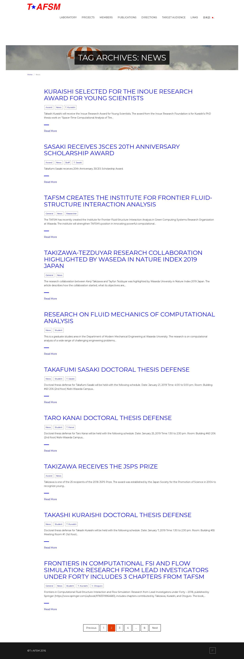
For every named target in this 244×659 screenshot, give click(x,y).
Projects (88, 17)
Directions (149, 17)
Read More (50, 130)
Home (30, 74)
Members (106, 17)
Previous (91, 627)
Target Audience (174, 17)
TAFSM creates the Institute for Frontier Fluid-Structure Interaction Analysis (128, 201)
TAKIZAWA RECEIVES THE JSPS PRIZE (101, 466)
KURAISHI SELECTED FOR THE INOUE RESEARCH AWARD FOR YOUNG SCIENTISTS (118, 95)
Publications (127, 17)
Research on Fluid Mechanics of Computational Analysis (129, 318)
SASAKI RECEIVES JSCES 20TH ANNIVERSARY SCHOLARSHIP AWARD (112, 150)
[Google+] (213, 650)
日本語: (207, 17)
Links (194, 17)
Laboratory (68, 17)
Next (155, 627)
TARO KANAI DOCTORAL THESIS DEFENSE (108, 417)
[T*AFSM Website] (44, 6)
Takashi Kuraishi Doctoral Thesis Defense (118, 515)
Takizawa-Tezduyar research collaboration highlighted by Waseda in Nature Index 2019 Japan (123, 259)
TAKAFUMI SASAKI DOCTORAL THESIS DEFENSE (117, 369)
